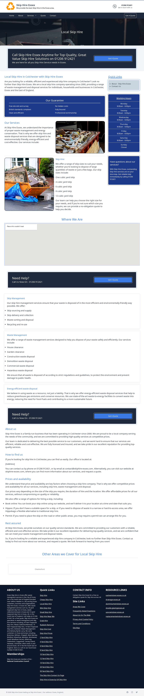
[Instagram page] (132, 692)
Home (11, 15)
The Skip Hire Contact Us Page (52, 675)
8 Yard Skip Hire (46, 650)
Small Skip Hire (46, 612)
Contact (53, 15)
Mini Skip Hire (45, 608)
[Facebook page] (127, 692)
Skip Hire (43, 595)
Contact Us (116, 86)
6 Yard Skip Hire (46, 646)
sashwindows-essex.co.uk (116, 595)
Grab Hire (44, 620)
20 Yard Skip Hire (46, 667)
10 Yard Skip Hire (46, 654)
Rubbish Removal (47, 625)
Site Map (76, 628)
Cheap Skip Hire (46, 599)
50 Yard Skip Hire (46, 671)
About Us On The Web (81, 615)
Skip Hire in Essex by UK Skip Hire (53, 679)
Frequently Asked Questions (84, 611)
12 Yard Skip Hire (46, 658)
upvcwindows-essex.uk (115, 612)
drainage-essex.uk (113, 599)
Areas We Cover (79, 607)
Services (30, 15)
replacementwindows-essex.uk (118, 616)
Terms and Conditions (81, 623)
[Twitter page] (137, 692)
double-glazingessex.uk (115, 608)
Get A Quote (130, 15)
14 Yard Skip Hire (46, 663)
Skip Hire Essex (25, 5)
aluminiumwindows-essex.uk (117, 604)
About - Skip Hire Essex (121, 84)
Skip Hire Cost (45, 629)
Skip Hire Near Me (47, 616)
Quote (43, 15)
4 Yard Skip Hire (46, 642)
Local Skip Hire (46, 604)
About (20, 15)
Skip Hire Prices (46, 633)
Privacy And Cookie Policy (83, 619)
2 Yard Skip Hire (46, 637)
